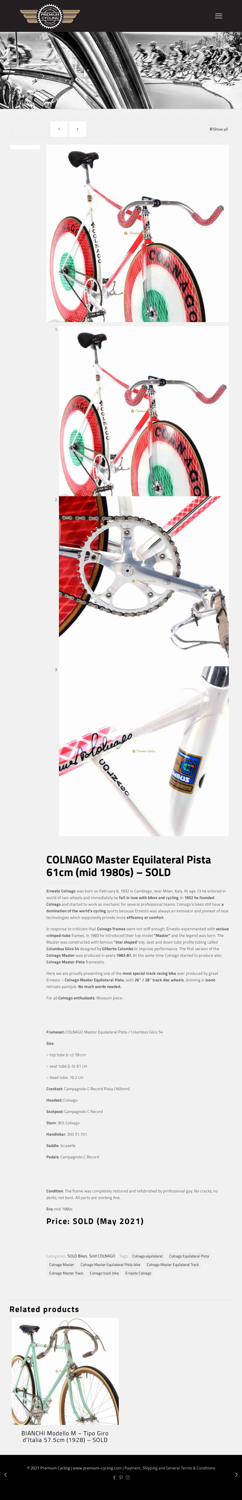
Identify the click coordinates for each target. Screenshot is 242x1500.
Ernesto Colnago (138, 1273)
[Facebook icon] (114, 1477)
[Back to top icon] (216, 1490)
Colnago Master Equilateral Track (173, 1265)
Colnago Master (61, 1265)
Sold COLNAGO (102, 1256)
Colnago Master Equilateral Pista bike (110, 1265)
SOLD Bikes (77, 1256)
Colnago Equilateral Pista (189, 1256)
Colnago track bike (104, 1273)
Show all (220, 129)
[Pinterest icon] (121, 1477)
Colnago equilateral (147, 1256)
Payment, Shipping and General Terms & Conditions (169, 1468)
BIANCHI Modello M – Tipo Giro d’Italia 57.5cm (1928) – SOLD (65, 1436)
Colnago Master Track (66, 1273)
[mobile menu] (218, 15)
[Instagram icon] (127, 1477)
